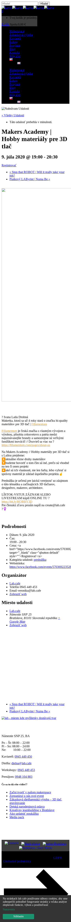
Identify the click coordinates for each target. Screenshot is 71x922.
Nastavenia (9, 909)
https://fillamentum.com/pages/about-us (26, 445)
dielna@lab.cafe (21, 763)
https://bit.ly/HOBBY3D (17, 501)
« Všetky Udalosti (13, 115)
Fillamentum (39, 424)
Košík (6, 24)
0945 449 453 (26, 770)
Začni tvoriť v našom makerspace (30, 792)
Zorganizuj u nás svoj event (26, 796)
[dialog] (35, 908)
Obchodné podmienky (17, 861)
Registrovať (9, 165)
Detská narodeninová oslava (27, 806)
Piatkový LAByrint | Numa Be (29, 179)
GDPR (57, 857)
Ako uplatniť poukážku (24, 813)
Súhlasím (18, 916)
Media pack (16, 817)
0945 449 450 (23, 756)
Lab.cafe (14, 583)
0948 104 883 (23, 776)
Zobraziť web (18, 594)
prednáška (40, 559)
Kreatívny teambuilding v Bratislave (31, 810)
